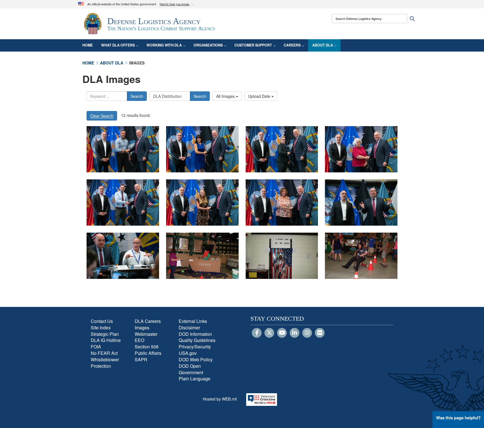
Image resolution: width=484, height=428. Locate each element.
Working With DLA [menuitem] (164, 45)
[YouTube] (282, 333)
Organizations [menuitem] (208, 45)
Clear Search (101, 116)
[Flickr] (320, 333)
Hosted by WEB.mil (220, 399)
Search (137, 96)
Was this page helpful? (458, 418)
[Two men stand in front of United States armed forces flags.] (361, 202)
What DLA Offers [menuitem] (118, 45)
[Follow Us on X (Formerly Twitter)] (269, 333)
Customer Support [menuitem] (253, 45)
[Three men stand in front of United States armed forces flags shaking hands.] (123, 149)
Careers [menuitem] (292, 45)
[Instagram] (307, 333)
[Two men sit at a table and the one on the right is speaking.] (123, 256)
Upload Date (259, 96)
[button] (177, 4)
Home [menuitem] (87, 45)
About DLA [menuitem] (322, 45)
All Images (226, 96)
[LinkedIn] (294, 333)
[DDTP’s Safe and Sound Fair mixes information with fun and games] (202, 256)
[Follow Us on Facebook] (257, 333)
